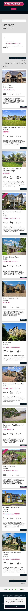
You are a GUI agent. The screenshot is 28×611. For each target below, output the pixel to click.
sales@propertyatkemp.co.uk (13, 43)
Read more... (23, 106)
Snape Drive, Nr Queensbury (8, 86)
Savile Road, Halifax (7, 343)
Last (24, 58)
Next (21, 58)
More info (12, 602)
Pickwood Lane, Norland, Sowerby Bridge (12, 170)
